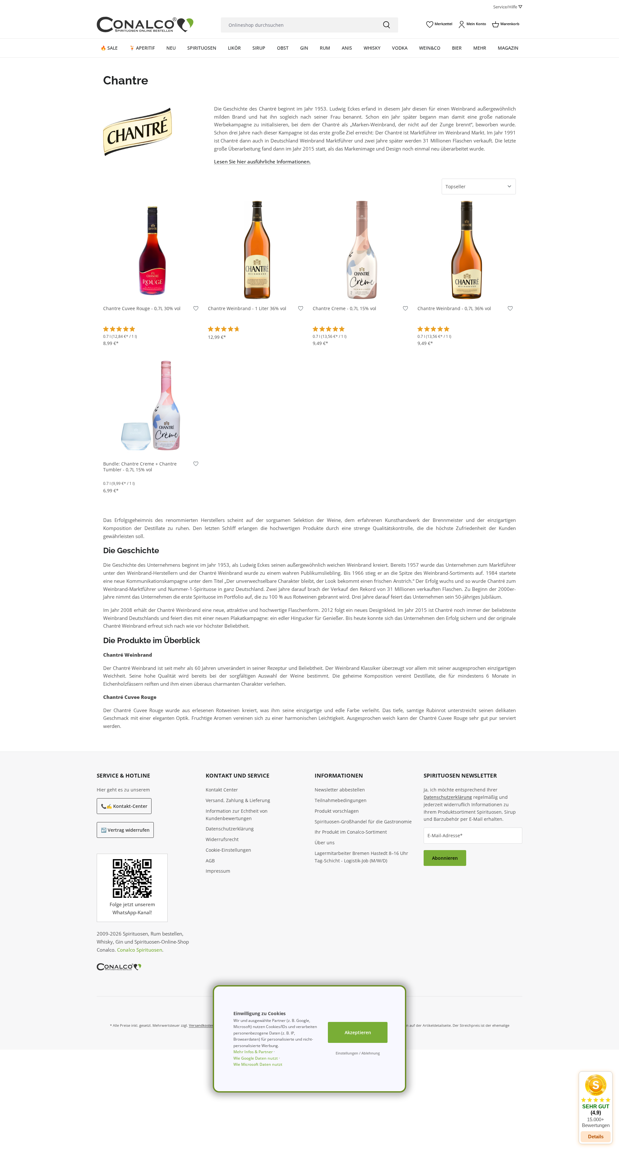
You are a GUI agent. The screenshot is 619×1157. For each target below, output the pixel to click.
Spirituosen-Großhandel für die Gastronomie (363, 822)
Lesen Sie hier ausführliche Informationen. (262, 161)
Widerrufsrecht (222, 839)
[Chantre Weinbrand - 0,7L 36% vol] (467, 250)
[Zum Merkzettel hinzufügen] (195, 310)
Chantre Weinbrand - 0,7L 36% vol (454, 308)
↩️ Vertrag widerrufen (125, 830)
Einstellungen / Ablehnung (358, 1053)
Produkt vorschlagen (337, 811)
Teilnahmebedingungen (341, 800)
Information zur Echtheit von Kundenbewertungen (237, 814)
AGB (210, 861)
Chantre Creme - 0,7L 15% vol (344, 308)
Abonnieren (445, 858)
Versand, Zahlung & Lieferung (238, 800)
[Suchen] (386, 25)
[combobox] (298, 25)
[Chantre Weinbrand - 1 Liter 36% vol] (257, 250)
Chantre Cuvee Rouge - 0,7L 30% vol (142, 308)
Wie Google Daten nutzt (255, 1058)
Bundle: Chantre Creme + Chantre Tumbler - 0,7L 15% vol (140, 467)
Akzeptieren (358, 1032)
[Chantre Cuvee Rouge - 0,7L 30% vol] (152, 250)
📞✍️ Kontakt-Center (124, 806)
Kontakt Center (222, 790)
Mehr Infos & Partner (253, 1051)
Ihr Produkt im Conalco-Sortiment (351, 832)
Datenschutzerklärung (230, 829)
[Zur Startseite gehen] (145, 24)
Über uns (325, 842)
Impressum (218, 871)
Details (596, 1136)
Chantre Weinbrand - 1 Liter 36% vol (247, 308)
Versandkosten (201, 1025)
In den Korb (152, 290)
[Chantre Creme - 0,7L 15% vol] (362, 250)
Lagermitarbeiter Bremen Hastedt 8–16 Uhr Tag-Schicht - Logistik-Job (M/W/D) (361, 857)
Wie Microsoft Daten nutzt (257, 1064)
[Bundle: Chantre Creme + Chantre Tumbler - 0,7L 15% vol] (152, 405)
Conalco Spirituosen (139, 949)
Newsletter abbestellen (340, 790)
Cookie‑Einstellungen (228, 850)
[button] (596, 1101)
